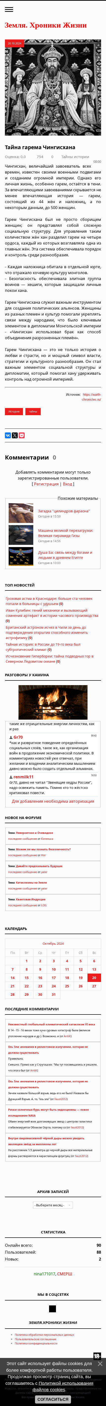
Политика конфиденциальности (36, 1343)
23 (40, 986)
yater (44, 872)
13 (94, 969)
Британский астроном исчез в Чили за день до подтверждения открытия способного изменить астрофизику (47, 632)
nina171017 (44, 1274)
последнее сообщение (22, 838)
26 (81, 986)
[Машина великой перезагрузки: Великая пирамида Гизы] (21, 543)
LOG (44, 905)
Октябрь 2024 (53, 943)
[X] (15, 435)
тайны (33, 411)
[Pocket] (22, 435)
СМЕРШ (64, 1274)
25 (67, 986)
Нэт (43, 855)
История (13, 411)
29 (27, 994)
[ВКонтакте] (8, 435)
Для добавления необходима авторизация (53, 801)
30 (40, 994)
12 (81, 969)
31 (54, 994)
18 (67, 977)
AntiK (67, 1036)
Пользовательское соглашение (35, 1339)
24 (54, 986)
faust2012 (60, 1099)
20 (94, 977)
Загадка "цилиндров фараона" (64, 511)
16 (40, 977)
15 (27, 977)
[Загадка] (21, 521)
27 (94, 986)
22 (27, 986)
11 (67, 969)
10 (54, 969)
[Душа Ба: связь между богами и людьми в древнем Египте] (21, 565)
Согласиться (53, 1399)
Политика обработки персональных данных (44, 1334)
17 (54, 977)
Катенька (47, 838)
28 (13, 994)
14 (13, 977)
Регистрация (46, 484)
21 (13, 986)
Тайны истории (75, 156)
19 (81, 977)
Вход (67, 484)
